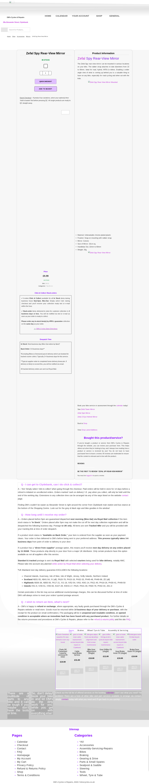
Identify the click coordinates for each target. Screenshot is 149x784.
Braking (84, 755)
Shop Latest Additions (89, 430)
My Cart (21, 761)
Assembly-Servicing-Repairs (96, 748)
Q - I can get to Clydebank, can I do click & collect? (51, 484)
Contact (21, 748)
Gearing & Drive (89, 758)
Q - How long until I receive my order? (43, 514)
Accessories (21, 36)
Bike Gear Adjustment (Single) (91, 651)
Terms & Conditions (28, 775)
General (114, 16)
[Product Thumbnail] (65, 112)
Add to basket (45, 89)
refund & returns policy (104, 619)
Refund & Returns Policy (31, 768)
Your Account (80, 16)
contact (125, 495)
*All (47, 286)
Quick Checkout (45, 81)
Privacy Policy (25, 765)
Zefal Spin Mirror (84, 413)
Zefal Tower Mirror (88, 409)
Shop (99, 16)
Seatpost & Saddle (90, 765)
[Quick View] (63, 678)
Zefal (81, 58)
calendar (119, 406)
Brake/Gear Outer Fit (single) (134, 650)
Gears (71, 630)
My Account (24, 758)
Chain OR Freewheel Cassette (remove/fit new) (63, 653)
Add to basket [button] (63, 673)
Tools (83, 771)
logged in (89, 475)
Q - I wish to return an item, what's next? (45, 601)
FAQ (128, 619)
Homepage (23, 755)
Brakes (81, 630)
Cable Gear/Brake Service (77, 653)
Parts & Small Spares (92, 761)
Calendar (62, 16)
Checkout (22, 745)
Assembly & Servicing (118, 630)
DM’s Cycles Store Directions (46, 329)
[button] (74, 484)
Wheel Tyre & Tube (96, 630)
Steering (84, 768)
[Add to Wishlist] (46, 66)
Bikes (83, 751)
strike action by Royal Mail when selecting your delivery (76, 564)
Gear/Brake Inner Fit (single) (120, 652)
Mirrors (28, 36)
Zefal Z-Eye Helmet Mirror (87, 417)
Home (48, 16)
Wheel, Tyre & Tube (91, 775)
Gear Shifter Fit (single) (106, 650)
